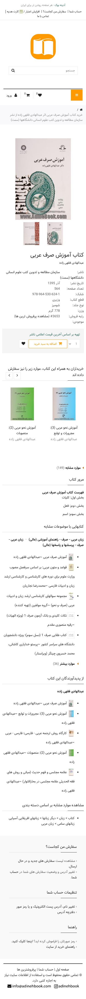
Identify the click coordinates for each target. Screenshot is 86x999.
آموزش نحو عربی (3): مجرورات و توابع (64, 430)
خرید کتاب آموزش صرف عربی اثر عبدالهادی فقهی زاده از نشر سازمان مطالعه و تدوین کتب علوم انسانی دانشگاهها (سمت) (46, 117)
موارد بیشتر (67, 664)
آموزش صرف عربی (55, 557)
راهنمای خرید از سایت (60, 947)
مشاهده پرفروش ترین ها (31, 316)
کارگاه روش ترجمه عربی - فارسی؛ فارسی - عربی (36, 733)
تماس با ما (43, 16)
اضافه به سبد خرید (45, 343)
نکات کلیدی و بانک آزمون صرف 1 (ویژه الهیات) (37, 615)
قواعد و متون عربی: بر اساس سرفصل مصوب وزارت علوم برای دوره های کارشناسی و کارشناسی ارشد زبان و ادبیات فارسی (39, 577)
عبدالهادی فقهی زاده (71, 262)
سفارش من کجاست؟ (54, 11)
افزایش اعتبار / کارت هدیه (23, 11)
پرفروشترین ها (26, 969)
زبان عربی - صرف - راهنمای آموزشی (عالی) (56, 539)
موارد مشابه (72, 468)
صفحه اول (62, 969)
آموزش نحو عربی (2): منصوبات (22, 430)
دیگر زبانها (49, 818)
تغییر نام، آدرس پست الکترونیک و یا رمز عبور (45, 906)
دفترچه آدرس (66, 912)
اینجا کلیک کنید (22, 941)
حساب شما (75, 11)
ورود (9, 95)
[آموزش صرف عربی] (55, 233)
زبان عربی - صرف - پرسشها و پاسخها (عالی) (46, 542)
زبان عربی (47, 823)
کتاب (71, 818)
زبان (62, 818)
